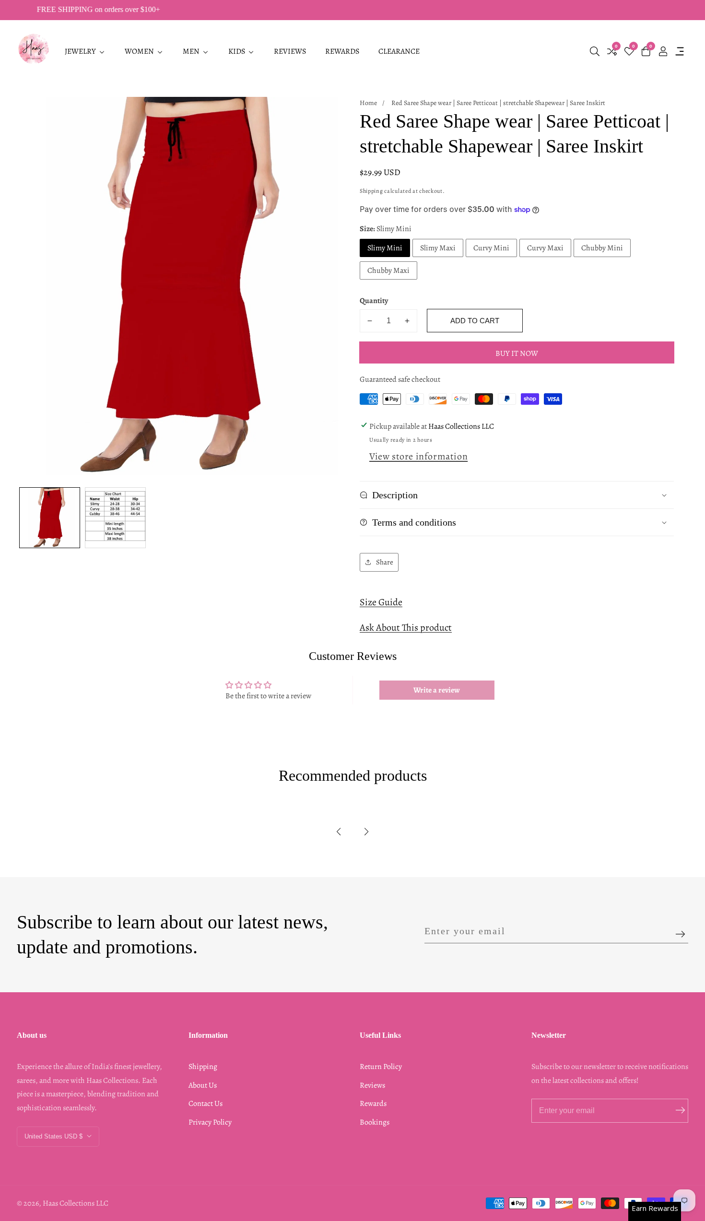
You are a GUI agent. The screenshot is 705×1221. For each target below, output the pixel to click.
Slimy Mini (384, 248)
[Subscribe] (680, 934)
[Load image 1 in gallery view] (49, 517)
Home (368, 102)
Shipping (371, 191)
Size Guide (381, 602)
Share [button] (384, 562)
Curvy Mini (491, 248)
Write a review (436, 690)
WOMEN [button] (140, 51)
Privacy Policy (210, 1122)
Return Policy (381, 1066)
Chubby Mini (602, 248)
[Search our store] (594, 51)
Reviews (372, 1085)
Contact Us (205, 1103)
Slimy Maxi (438, 248)
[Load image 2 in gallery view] (115, 517)
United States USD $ (54, 1136)
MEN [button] (192, 51)
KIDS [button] (237, 51)
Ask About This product (406, 627)
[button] (339, 831)
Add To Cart (474, 321)
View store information (418, 456)
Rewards (373, 1103)
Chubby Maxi (388, 270)
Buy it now (516, 353)
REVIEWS (290, 51)
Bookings (374, 1122)
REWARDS (342, 51)
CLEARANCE (399, 51)
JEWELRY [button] (81, 51)
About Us (202, 1085)
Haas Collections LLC (75, 1203)
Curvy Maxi (545, 248)
